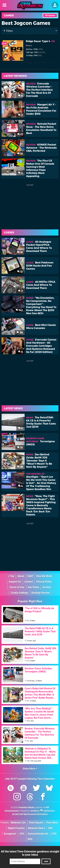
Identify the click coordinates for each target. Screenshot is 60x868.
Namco (29, 45)
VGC (22, 833)
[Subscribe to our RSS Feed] (10, 788)
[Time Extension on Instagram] (17, 797)
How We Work (44, 576)
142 (20, 310)
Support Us (15, 581)
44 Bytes (34, 811)
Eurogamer (10, 833)
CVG (54, 833)
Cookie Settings (19, 592)
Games (9, 15)
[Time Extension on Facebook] (43, 797)
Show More (29, 768)
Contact (28, 581)
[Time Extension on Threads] (30, 797)
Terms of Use (16, 587)
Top (12, 576)
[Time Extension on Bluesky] (49, 788)
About (21, 576)
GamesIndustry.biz (38, 833)
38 (21, 332)
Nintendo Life (18, 822)
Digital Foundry (16, 828)
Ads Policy (33, 587)
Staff (30, 576)
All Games (50, 15)
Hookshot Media (26, 807)
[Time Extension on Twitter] (36, 788)
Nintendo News (36, 828)
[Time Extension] (30, 5)
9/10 (4, 44)
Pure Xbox (52, 822)
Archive (47, 587)
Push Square (36, 822)
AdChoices (48, 811)
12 (21, 271)
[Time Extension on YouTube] (23, 788)
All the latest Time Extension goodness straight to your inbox (30, 853)
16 (21, 252)
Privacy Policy (44, 581)
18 (21, 466)
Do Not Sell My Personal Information (30, 814)
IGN (50, 828)
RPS (30, 839)
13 (21, 153)
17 (21, 134)
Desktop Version (41, 592)
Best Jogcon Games (26, 23)
